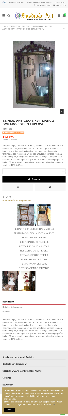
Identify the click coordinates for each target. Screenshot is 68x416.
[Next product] (65, 27)
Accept (9, 410)
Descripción (8, 302)
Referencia (7, 129)
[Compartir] (3, 197)
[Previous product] (64, 27)
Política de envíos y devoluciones (40, 2)
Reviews (6, 312)
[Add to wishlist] (17, 187)
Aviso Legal (59, 2)
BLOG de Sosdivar (16, 2)
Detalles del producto (12, 307)
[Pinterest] (10, 197)
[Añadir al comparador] (50, 187)
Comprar (36, 179)
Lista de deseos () (43, 5)
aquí (54, 404)
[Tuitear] (7, 197)
